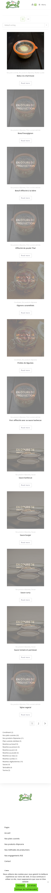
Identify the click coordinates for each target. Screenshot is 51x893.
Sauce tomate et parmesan (25, 650)
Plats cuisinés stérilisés (33, 130)
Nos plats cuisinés (12, 73)
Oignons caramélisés (25, 305)
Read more (25, 83)
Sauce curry (25, 592)
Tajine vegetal (25, 707)
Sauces (33, 475)
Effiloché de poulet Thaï (25, 248)
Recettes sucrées (39, 73)
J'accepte (20, 886)
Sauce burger (25, 535)
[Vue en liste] (28, 19)
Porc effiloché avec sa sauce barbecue (25, 420)
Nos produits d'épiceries (26, 73)
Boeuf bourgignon (25, 133)
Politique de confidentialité (26, 889)
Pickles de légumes (25, 363)
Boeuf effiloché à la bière (25, 190)
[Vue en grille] (23, 19)
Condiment (17, 302)
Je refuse (32, 886)
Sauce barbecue (25, 478)
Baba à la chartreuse (25, 76)
